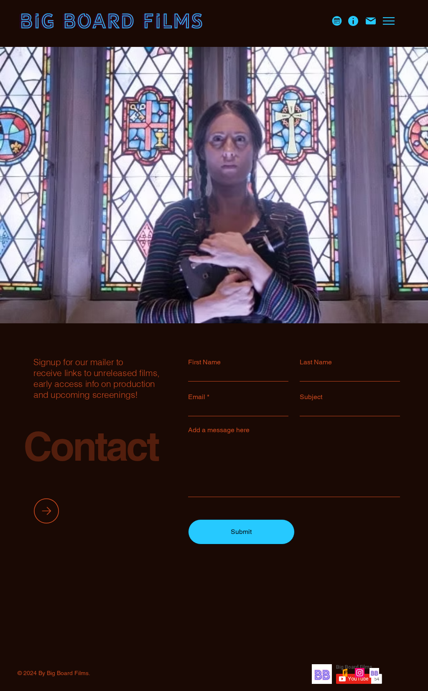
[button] (336, 21)
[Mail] (370, 20)
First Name (204, 362)
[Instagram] (359, 673)
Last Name (316, 362)
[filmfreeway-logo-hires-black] (345, 673)
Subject (311, 397)
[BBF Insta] (374, 673)
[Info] (353, 20)
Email (196, 397)
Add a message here (219, 430)
